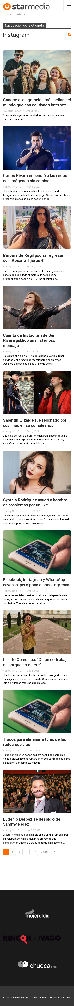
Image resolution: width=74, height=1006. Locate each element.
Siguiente (47, 852)
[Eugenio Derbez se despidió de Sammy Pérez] (37, 791)
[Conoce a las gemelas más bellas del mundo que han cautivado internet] (37, 72)
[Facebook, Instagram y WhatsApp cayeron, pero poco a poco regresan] (37, 552)
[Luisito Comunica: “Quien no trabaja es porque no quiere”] (37, 632)
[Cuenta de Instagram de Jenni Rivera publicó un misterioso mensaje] (37, 307)
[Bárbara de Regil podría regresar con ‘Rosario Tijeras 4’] (37, 227)
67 (34, 852)
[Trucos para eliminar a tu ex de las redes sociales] (37, 711)
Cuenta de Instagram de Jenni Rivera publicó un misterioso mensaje (31, 340)
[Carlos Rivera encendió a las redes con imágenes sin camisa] (37, 148)
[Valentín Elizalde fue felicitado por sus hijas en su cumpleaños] (37, 392)
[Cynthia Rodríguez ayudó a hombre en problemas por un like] (37, 472)
